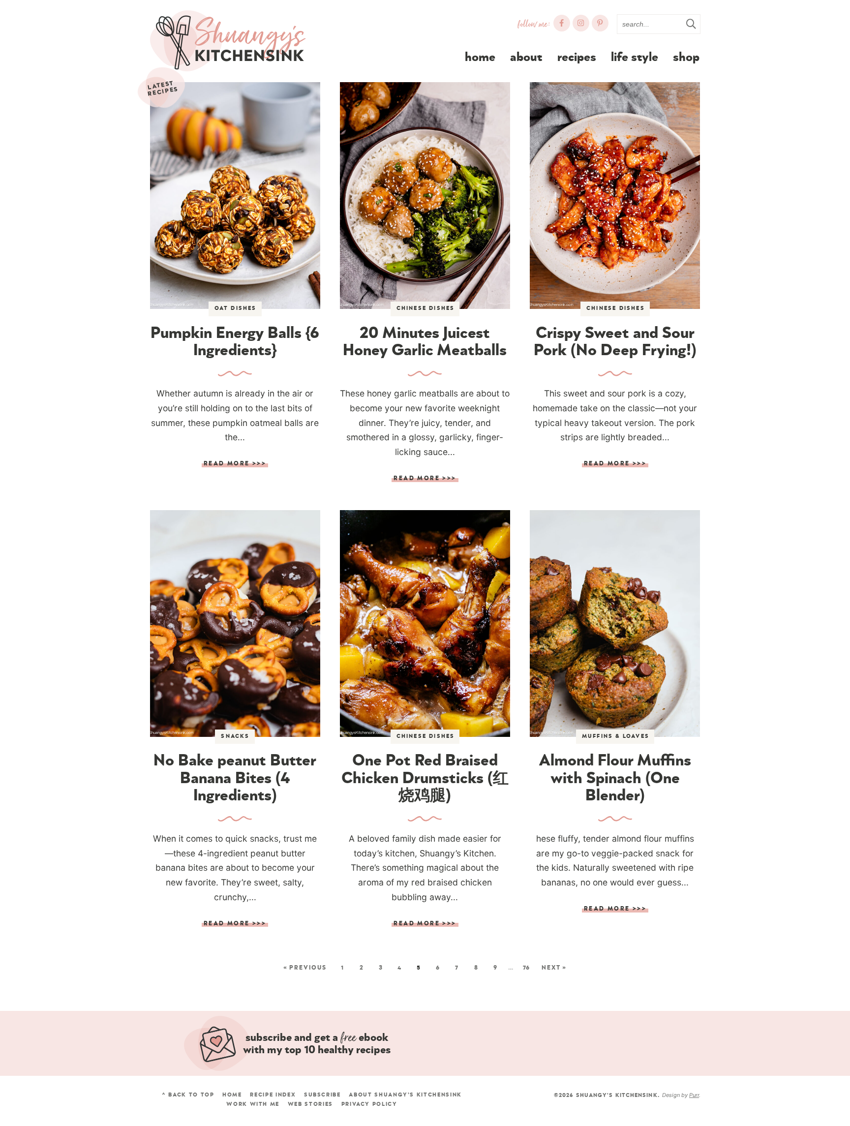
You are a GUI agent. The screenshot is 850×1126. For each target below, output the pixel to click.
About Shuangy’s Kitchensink (405, 1094)
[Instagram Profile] (581, 23)
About (526, 57)
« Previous (305, 968)
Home (480, 57)
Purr (694, 1095)
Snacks (235, 736)
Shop (686, 57)
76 (526, 968)
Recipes (576, 57)
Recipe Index (273, 1094)
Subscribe (322, 1094)
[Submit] (690, 23)
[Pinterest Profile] (600, 23)
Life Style (634, 57)
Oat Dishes (235, 308)
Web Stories (310, 1104)
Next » (554, 968)
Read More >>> (234, 464)
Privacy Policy (369, 1104)
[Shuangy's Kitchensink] (228, 41)
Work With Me (252, 1104)
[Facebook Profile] (561, 23)
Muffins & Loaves (615, 736)
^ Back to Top (188, 1094)
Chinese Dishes (425, 308)
